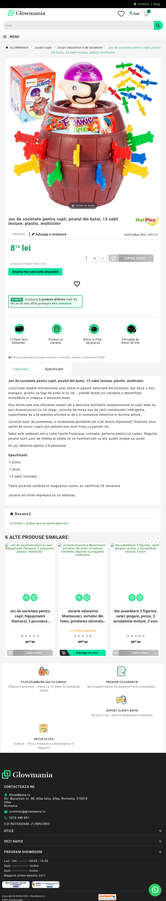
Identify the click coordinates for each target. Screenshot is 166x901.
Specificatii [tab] (54, 369)
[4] (33, 636)
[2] (26, 636)
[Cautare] (158, 25)
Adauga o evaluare (51, 234)
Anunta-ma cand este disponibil (35, 272)
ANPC (5, 900)
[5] (37, 636)
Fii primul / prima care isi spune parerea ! (39, 523)
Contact (143, 4)
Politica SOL (16, 900)
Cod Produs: (132, 234)
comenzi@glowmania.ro (27, 811)
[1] (22, 636)
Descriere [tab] (20, 369)
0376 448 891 (19, 818)
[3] (30, 636)
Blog (156, 4)
